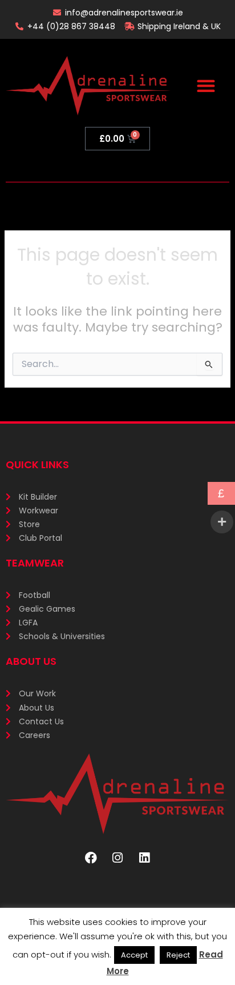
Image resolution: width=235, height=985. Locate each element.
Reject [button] (178, 955)
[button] (205, 86)
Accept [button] (134, 955)
